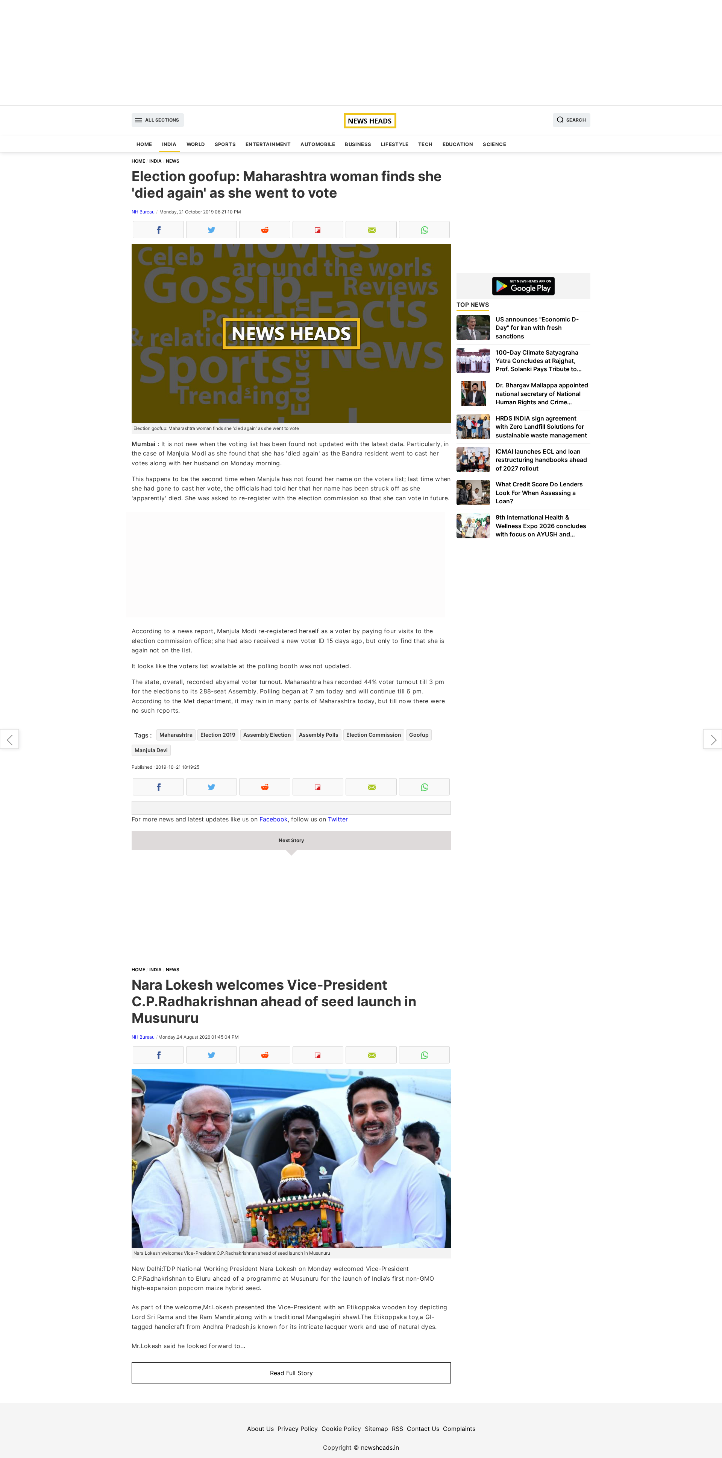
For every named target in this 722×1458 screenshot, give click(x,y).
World (196, 144)
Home (144, 144)
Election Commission (373, 734)
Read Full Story (291, 1373)
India (169, 144)
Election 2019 (217, 734)
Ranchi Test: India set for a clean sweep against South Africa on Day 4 (712, 739)
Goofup (419, 734)
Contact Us (423, 1428)
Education (458, 144)
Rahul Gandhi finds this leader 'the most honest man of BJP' (9, 739)
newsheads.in (380, 1447)
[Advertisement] (361, 52)
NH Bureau (143, 212)
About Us (260, 1428)
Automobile (317, 144)
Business (358, 144)
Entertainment (268, 144)
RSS (397, 1428)
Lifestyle (394, 144)
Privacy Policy (298, 1428)
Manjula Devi (151, 750)
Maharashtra (176, 734)
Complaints (459, 1428)
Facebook (273, 819)
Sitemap (376, 1428)
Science (494, 144)
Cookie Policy (341, 1428)
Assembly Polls (318, 734)
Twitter (338, 819)
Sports (225, 144)
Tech (425, 144)
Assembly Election (267, 734)
